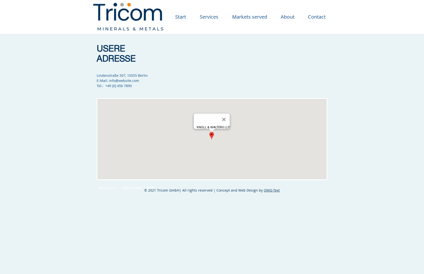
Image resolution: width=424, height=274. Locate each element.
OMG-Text (272, 190)
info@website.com (124, 80)
